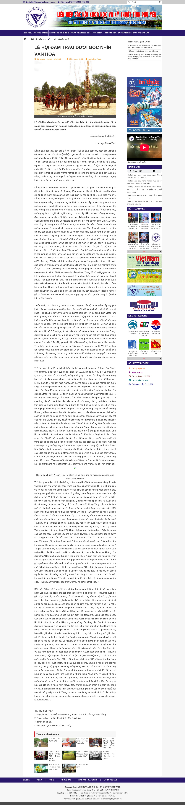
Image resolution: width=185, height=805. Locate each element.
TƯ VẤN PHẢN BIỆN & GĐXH (81, 33)
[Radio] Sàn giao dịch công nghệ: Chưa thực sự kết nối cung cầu (144, 176)
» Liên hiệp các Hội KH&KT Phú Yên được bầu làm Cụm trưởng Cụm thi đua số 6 (144, 41)
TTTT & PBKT (97, 33)
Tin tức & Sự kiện (41, 33)
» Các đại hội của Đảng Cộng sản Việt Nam (143, 46)
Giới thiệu (28, 33)
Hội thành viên (110, 33)
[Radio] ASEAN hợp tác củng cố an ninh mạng (144, 196)
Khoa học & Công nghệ (59, 33)
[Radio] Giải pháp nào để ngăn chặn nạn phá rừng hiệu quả (144, 202)
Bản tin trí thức (125, 33)
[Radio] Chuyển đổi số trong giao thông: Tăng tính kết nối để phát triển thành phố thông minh (144, 189)
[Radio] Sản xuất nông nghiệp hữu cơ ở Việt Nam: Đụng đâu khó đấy (144, 182)
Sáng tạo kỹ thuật (141, 33)
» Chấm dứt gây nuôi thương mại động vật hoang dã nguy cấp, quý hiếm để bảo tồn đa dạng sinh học (144, 51)
